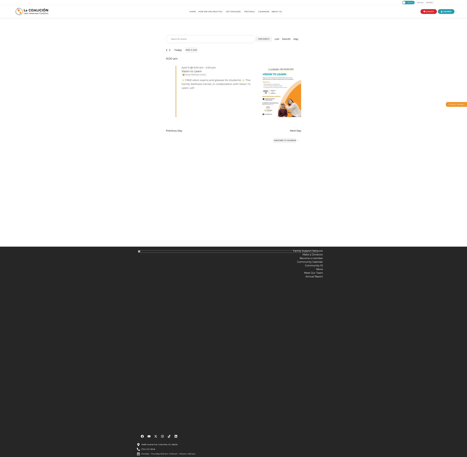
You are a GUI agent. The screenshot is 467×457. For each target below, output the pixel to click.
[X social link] (440, 2)
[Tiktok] (169, 436)
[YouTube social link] (446, 2)
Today (178, 50)
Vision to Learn (192, 71)
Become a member (311, 258)
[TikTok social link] (452, 2)
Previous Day (174, 130)
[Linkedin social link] (449, 2)
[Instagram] (162, 436)
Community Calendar (310, 261)
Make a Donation (312, 254)
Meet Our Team (313, 272)
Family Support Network (308, 250)
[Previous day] (166, 50)
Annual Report (314, 276)
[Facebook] (142, 436)
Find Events (263, 39)
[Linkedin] (176, 436)
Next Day (295, 130)
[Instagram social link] (443, 2)
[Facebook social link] (437, 2)
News (319, 269)
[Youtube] (149, 436)
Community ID (314, 265)
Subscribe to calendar (285, 140)
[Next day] (169, 50)
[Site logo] (32, 11)
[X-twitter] (156, 436)
